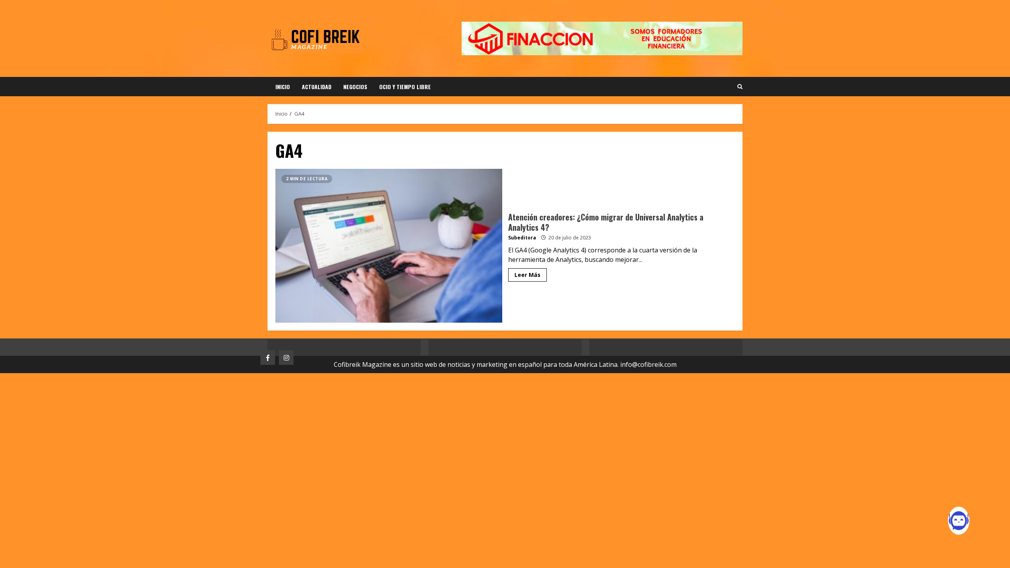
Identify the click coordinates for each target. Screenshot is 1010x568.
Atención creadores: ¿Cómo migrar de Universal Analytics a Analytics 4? (388, 246)
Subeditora (522, 237)
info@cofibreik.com (648, 364)
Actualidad (316, 86)
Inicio (282, 86)
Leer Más (527, 274)
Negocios (355, 86)
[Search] (740, 86)
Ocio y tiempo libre (405, 86)
